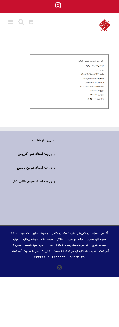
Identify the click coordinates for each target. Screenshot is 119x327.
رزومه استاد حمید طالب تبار (32, 182)
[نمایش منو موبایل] (11, 22)
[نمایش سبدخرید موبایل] (30, 22)
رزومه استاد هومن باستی (34, 168)
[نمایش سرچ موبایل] (21, 22)
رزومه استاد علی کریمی (35, 154)
